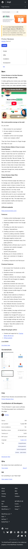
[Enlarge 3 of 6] (11, 380)
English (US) (24, 440)
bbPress (4, 519)
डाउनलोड (4, 45)
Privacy (3, 496)
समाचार (3, 491)
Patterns (17, 496)
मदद (4, 66)
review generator (22, 446)
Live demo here (5, 345)
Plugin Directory (5, 6)
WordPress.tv (5, 509)
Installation (6, 59)
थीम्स (16, 491)
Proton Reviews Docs (7, 399)
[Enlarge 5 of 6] (24, 363)
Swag (17, 509)
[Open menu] (25, 2)
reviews (17, 452)
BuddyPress (5, 522)
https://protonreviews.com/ (9, 210)
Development (6, 62)
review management (21, 449)
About (3, 488)
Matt (3, 516)
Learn (3, 501)
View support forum (6, 479)
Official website (8, 338)
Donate (17, 506)
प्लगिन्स (16, 493)
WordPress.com (6, 514)
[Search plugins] (17, 11)
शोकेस (16, 488)
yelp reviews (23, 452)
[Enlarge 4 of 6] (24, 354)
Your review (4, 468)
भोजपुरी (6, 528)
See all (25, 468)
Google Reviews (22, 443)
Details (5, 51)
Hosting (3, 493)
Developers (4, 506)
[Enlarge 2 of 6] (11, 372)
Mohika (3, 41)
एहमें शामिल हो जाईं (19, 501)
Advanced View (5, 456)
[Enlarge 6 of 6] (24, 373)
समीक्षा (4, 55)
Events (17, 504)
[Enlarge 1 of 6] (11, 354)
